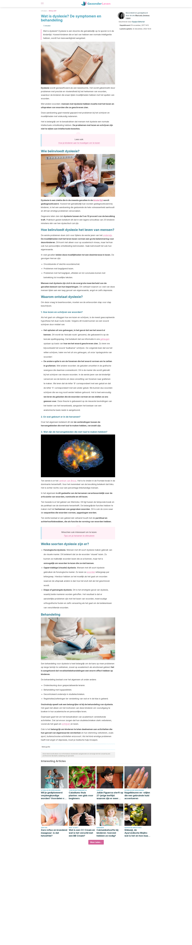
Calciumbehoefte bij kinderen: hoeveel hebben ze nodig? (107, 833)
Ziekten (100, 790)
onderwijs (107, 235)
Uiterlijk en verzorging (50, 790)
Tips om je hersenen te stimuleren (79, 536)
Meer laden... (96, 842)
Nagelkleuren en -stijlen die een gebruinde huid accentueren (137, 795)
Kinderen (100, 827)
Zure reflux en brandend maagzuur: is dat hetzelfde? (54, 833)
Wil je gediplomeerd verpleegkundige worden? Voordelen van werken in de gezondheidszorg (54, 795)
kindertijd (98, 200)
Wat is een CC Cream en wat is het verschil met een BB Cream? (82, 833)
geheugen (104, 339)
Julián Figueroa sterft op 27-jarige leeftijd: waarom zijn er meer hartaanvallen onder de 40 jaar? (110, 795)
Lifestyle (44, 11)
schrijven (66, 724)
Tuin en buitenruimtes (78, 790)
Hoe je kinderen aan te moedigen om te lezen (79, 143)
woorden (91, 572)
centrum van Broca (67, 481)
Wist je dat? (73, 827)
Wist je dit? (52, 11)
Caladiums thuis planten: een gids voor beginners (81, 795)
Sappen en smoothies (132, 827)
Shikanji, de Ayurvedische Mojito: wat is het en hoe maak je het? (136, 833)
